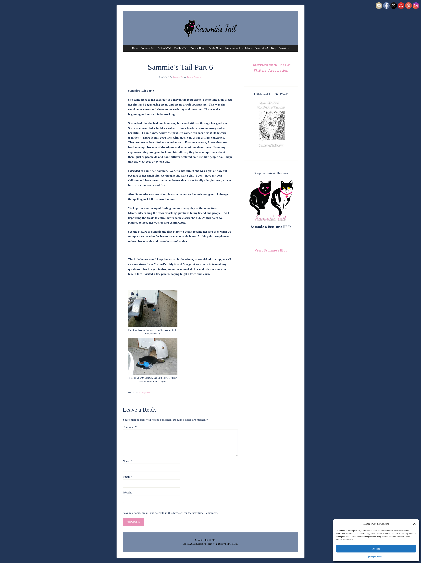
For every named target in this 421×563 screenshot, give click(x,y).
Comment (130, 427)
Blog (273, 48)
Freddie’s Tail (180, 48)
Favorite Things (197, 48)
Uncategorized (144, 392)
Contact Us (284, 48)
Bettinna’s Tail (164, 48)
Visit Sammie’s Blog (271, 250)
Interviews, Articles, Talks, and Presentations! (246, 48)
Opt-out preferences (374, 557)
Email (127, 476)
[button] (414, 524)
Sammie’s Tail (147, 48)
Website (127, 492)
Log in (223, 540)
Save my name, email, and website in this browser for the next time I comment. (170, 513)
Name (127, 461)
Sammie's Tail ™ (210, 28)
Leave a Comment (194, 77)
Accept (376, 548)
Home (135, 48)
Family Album (215, 48)
